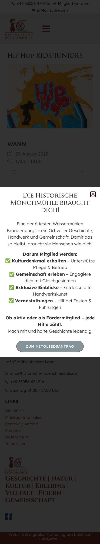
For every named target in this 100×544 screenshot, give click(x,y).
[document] (50, 272)
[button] (93, 194)
